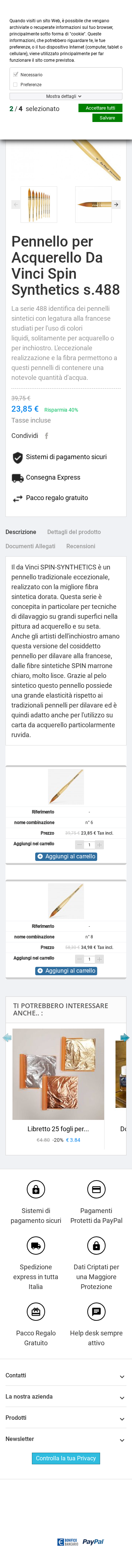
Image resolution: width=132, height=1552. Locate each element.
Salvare (107, 118)
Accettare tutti (100, 108)
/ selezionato (34, 109)
